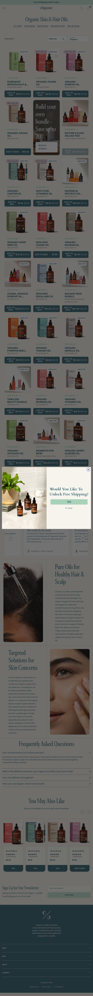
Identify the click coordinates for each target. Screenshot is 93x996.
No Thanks (69, 508)
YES (69, 501)
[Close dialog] (88, 469)
